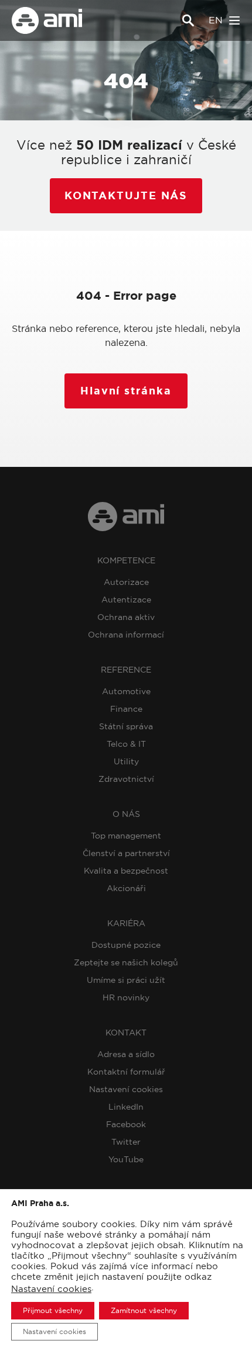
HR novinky (126, 997)
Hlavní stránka (125, 390)
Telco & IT (126, 744)
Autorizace (126, 582)
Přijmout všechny (53, 1311)
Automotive (126, 691)
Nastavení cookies (126, 1089)
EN (216, 20)
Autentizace (126, 599)
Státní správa (126, 726)
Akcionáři (126, 888)
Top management (126, 835)
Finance (126, 708)
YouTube (126, 1159)
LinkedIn (126, 1106)
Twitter (126, 1141)
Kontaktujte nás (126, 195)
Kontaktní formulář (126, 1071)
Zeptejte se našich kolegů (126, 962)
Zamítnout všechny (144, 1311)
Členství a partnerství (126, 853)
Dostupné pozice (126, 945)
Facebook (126, 1124)
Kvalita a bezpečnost (126, 870)
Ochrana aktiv (126, 617)
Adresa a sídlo (126, 1054)
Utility (126, 761)
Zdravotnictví (126, 779)
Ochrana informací (126, 634)
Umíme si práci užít (126, 980)
